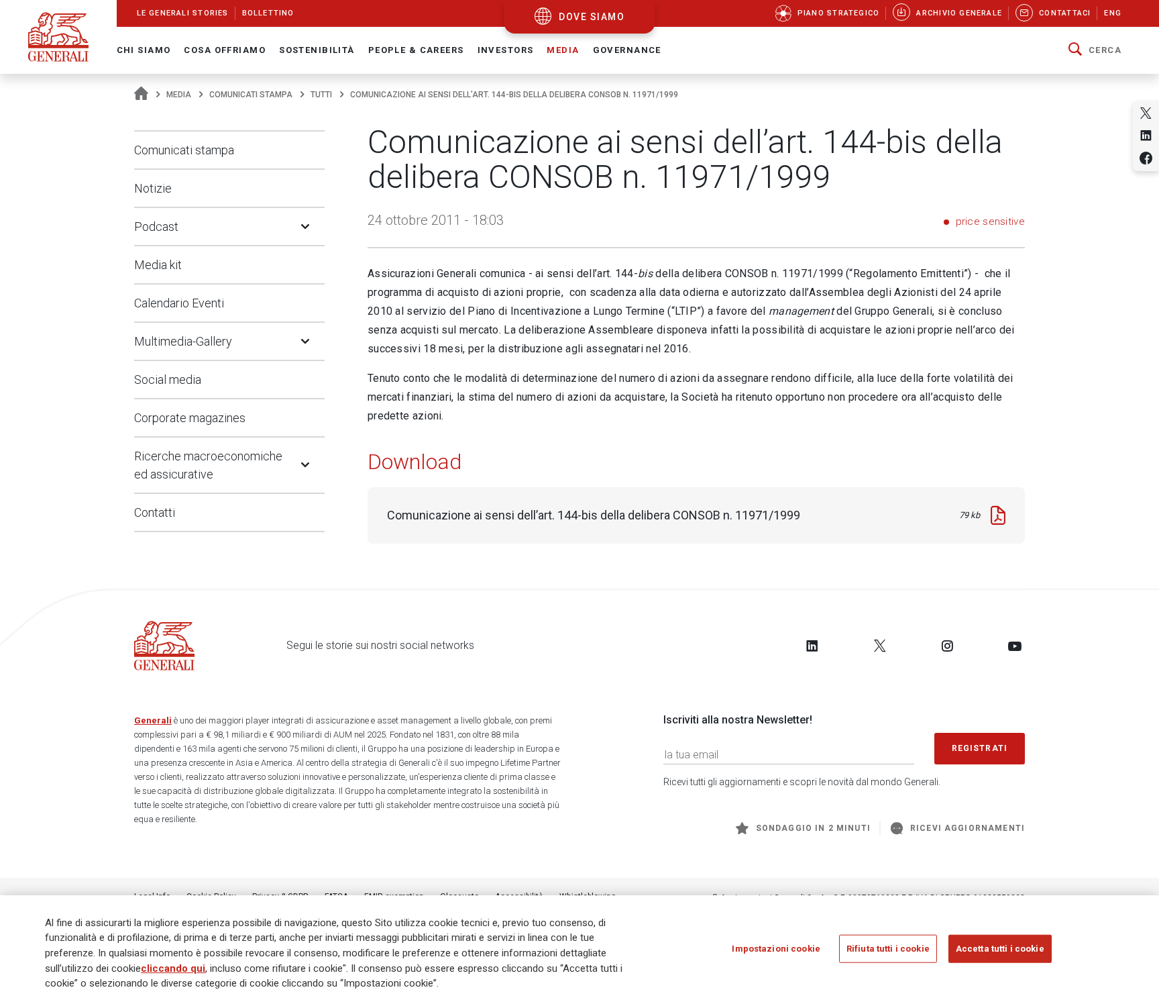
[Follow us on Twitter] (880, 646)
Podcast (156, 226)
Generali (153, 720)
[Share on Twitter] (1146, 113)
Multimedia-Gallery (183, 341)
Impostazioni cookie (776, 948)
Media (178, 94)
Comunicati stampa (250, 94)
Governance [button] (627, 50)
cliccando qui (173, 968)
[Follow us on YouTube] (1015, 646)
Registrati (980, 748)
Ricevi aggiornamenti (967, 828)
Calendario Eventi (179, 303)
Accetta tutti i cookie (1000, 948)
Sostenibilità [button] (317, 50)
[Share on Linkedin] (1146, 135)
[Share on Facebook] (1146, 158)
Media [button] (563, 50)
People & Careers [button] (416, 50)
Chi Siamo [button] (144, 50)
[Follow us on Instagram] (947, 646)
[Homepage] (141, 95)
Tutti (321, 94)
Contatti (154, 512)
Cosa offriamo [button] (225, 50)
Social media (167, 379)
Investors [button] (506, 50)
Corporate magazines (189, 418)
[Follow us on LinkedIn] (812, 646)
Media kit (158, 265)
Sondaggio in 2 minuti (813, 828)
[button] (1094, 50)
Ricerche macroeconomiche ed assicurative (208, 465)
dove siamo (591, 16)
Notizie (153, 188)
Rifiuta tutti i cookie (888, 948)
